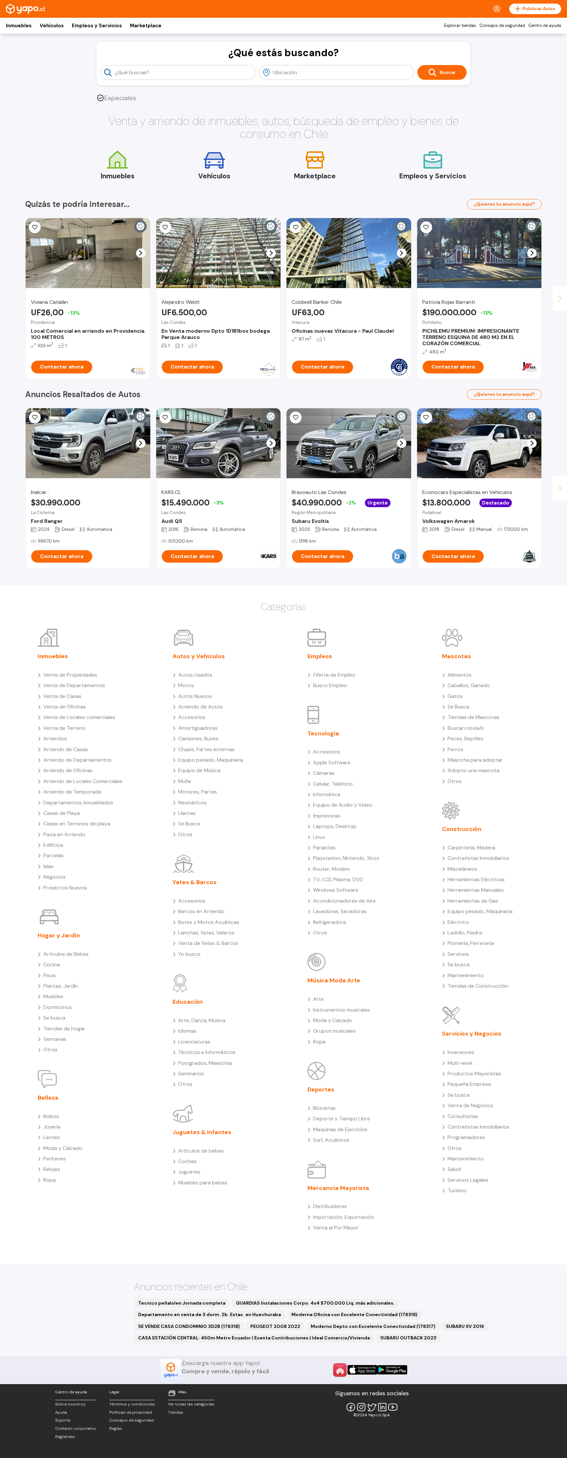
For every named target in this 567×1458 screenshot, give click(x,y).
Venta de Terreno (64, 728)
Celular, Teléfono (333, 783)
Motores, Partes (197, 791)
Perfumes (54, 1158)
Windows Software (335, 889)
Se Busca (189, 823)
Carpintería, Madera (471, 847)
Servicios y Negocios (471, 1034)
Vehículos (52, 25)
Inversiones (461, 1052)
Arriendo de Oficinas (68, 770)
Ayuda (61, 1412)
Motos (186, 685)
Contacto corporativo (75, 1428)
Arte (318, 999)
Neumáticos (192, 802)
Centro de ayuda (544, 25)
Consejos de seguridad (502, 25)
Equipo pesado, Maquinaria (210, 759)
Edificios (53, 844)
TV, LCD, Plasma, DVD (338, 879)
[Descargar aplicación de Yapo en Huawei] (339, 1370)
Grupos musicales (334, 1030)
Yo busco (189, 954)
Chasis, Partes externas (206, 749)
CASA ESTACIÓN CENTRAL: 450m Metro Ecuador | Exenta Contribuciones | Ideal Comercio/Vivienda (254, 1338)
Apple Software (331, 762)
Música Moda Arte (333, 980)
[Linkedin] (382, 1407)
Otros (50, 1049)
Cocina (51, 964)
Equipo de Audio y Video (342, 804)
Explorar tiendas (460, 25)
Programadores (466, 1137)
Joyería (51, 1126)
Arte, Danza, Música (201, 1020)
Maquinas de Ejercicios (340, 1129)
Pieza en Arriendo (64, 834)
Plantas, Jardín (60, 985)
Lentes (51, 1137)
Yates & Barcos (195, 882)
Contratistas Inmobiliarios (478, 858)
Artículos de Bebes (66, 954)
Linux (319, 837)
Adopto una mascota (473, 770)
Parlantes (324, 847)
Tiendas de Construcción (478, 985)
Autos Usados (195, 674)
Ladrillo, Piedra (465, 932)
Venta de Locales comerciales (79, 717)
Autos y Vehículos (199, 656)
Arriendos (55, 738)
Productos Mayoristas (474, 1073)
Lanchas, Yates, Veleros (206, 932)
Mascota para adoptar (475, 759)
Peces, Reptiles (465, 738)
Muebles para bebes (202, 1182)
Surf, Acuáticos (331, 1139)
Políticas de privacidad (130, 1412)
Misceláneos (462, 868)
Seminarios (191, 1073)
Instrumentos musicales (341, 1009)
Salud (454, 1169)
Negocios (54, 876)
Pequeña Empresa (469, 1084)
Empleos (319, 656)
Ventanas (54, 1039)
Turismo (457, 1190)
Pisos (49, 975)
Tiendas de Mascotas (473, 717)
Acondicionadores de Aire (344, 900)
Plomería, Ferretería (471, 943)
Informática (326, 794)
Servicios (458, 954)
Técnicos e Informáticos (207, 1052)
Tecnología (323, 733)
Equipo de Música (199, 770)
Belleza (48, 1098)
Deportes (320, 1089)
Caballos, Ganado (469, 685)
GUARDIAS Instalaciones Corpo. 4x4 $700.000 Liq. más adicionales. (315, 1303)
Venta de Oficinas (64, 706)
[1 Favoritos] (165, 227)
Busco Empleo (330, 685)
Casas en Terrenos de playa (76, 823)
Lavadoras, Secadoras (340, 911)
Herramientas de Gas (473, 900)
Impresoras (326, 815)
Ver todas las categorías (191, 1404)
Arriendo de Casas (65, 749)
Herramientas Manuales (476, 889)
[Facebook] (351, 1407)
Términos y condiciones (132, 1404)
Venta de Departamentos (74, 685)
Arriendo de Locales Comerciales (82, 781)
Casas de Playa (61, 813)
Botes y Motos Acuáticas (208, 922)
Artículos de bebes (201, 1150)
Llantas (187, 813)
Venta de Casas (62, 696)
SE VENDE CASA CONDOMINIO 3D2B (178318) (189, 1326)
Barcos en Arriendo (201, 911)
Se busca (54, 1017)
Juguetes (189, 1171)
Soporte (62, 1420)
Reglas (115, 1428)
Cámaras (323, 773)
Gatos (455, 696)
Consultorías (463, 1116)
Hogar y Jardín (59, 935)
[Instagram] (361, 1407)
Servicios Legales (468, 1180)
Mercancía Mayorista (338, 1188)
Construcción (461, 829)
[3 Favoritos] (165, 417)
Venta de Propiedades (70, 674)
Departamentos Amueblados (78, 802)
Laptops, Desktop (334, 826)
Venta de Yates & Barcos (208, 943)
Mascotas (456, 656)
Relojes (51, 1169)
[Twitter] (372, 1407)
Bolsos (51, 1116)
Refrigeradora (329, 922)
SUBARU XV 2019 (465, 1326)
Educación (188, 1002)
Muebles (53, 996)
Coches (187, 1161)
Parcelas (53, 855)
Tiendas (175, 1412)
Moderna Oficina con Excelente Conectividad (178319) (354, 1314)
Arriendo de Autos (200, 706)
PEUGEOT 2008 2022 (275, 1326)
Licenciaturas (194, 1041)
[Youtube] (393, 1407)
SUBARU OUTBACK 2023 (408, 1338)
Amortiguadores (198, 728)
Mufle (184, 781)
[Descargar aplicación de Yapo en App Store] (362, 1370)
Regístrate (64, 1436)
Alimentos (460, 674)
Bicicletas (324, 1108)
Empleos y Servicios (97, 25)
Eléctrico (458, 922)
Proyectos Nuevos (65, 887)
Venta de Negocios (470, 1105)
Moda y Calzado (62, 1148)
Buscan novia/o (466, 728)
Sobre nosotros (70, 1404)
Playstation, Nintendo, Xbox (346, 858)
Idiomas (187, 1030)
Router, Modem (331, 868)
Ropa (49, 1180)
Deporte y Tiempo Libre (341, 1118)
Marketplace (145, 25)
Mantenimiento (466, 975)
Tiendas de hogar (64, 1028)
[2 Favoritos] (35, 227)
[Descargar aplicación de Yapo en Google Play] (392, 1370)
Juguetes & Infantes (202, 1132)
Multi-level (460, 1063)
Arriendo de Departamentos (77, 759)
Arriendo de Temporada (72, 791)
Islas (48, 866)
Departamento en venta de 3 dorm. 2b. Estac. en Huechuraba (209, 1314)
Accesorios (191, 717)
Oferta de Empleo (334, 674)
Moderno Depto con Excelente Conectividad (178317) (373, 1326)
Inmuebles (19, 25)
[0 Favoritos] (296, 227)
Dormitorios (57, 1007)
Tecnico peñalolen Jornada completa (181, 1303)
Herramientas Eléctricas (476, 879)
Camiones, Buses (198, 738)
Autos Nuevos (195, 696)
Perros (455, 749)
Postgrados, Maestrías (205, 1063)
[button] (140, 253)
